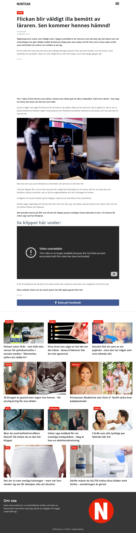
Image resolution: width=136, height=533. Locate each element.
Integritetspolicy (78, 529)
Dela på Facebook (69, 302)
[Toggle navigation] (117, 3)
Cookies (67, 529)
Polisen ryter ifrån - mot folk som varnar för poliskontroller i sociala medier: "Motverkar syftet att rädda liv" (24, 345)
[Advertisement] (68, 78)
